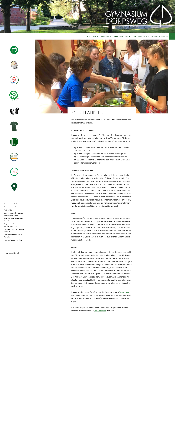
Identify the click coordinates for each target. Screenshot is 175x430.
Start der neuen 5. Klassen (12, 204)
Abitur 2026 (8, 210)
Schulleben (105, 36)
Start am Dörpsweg (140, 36)
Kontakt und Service (159, 36)
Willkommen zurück (10, 207)
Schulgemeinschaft (121, 36)
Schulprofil (91, 36)
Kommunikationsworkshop (13, 240)
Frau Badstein (100, 310)
